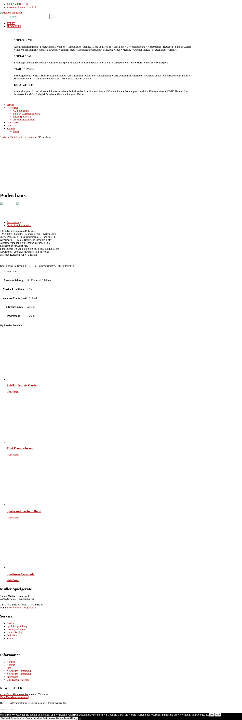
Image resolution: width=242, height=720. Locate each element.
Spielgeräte (17, 137)
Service (10, 623)
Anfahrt (11, 664)
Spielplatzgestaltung (17, 626)
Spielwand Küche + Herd (24, 511)
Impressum (12, 676)
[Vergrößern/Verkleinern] (1, 709)
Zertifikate (12, 635)
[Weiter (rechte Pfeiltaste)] (4, 712)
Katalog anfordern (16, 629)
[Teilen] (8, 709)
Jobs (9, 667)
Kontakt (11, 662)
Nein (218, 715)
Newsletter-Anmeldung (19, 670)
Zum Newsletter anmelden (14, 697)
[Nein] (79, 719)
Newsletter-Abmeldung (19, 673)
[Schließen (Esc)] (11, 709)
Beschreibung (14, 222)
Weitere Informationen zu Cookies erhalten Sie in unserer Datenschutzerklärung (39, 718)
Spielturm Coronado (21, 574)
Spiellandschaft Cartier (22, 385)
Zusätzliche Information (19, 225)
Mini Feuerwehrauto (20, 448)
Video (10, 638)
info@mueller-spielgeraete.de (22, 607)
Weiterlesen (13, 391)
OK (211, 715)
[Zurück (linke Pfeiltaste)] (1, 712)
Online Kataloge (15, 632)
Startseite (4, 137)
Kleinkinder (31, 137)
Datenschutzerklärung (18, 679)
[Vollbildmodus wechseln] (4, 709)
